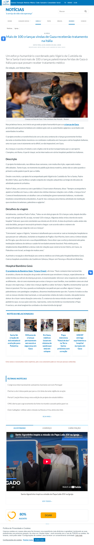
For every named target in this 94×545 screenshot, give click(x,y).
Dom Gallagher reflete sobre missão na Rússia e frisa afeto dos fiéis (35, 410)
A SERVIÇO (47, 428)
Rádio (70, 2)
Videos (83, 21)
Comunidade (51, 3)
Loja (75, 2)
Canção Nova (23, 21)
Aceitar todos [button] (39, 540)
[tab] (19, 428)
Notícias (9, 28)
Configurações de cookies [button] (12, 540)
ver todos (47, 501)
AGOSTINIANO (20, 428)
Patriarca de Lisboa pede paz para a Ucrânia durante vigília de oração (36, 391)
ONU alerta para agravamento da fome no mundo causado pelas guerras (38, 404)
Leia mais (78, 535)
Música (32, 3)
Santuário (43, 3)
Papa (49, 21)
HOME (10, 21)
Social (59, 3)
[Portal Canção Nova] (6, 2)
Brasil (59, 21)
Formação (20, 3)
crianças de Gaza (71, 124)
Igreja (38, 21)
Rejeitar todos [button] (28, 540)
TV (65, 2)
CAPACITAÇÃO (74, 428)
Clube (38, 3)
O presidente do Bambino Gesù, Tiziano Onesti (26, 271)
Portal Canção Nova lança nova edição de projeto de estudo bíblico (35, 397)
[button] (3, 38)
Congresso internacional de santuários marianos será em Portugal (35, 385)
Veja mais (47, 416)
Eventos (13, 3)
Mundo (72, 21)
